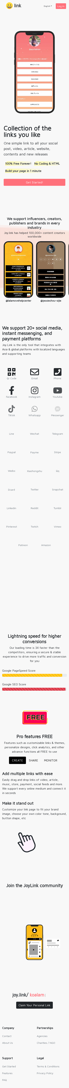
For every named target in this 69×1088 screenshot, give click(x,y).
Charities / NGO (46, 1042)
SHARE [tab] (33, 760)
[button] (13, 6)
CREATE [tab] (17, 760)
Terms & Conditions (48, 1066)
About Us (7, 1042)
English (47, 6)
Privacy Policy (45, 1073)
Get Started (9, 1066)
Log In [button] (60, 6)
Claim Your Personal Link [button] (34, 1005)
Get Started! (34, 182)
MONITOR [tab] (50, 760)
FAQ (4, 1079)
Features (7, 1073)
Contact (6, 1036)
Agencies (42, 1036)
